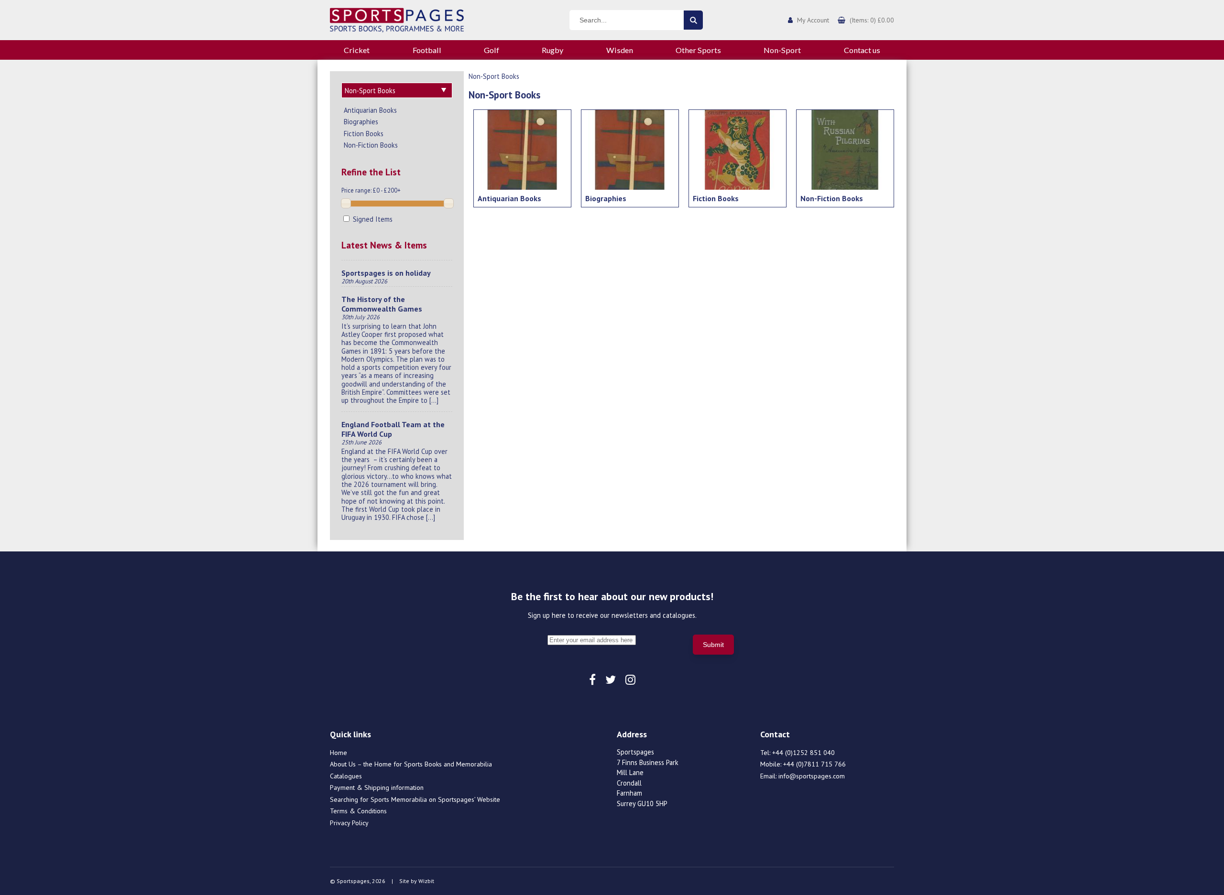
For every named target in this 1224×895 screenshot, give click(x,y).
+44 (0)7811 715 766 (814, 764)
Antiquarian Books (370, 110)
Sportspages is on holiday (386, 273)
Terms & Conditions (358, 811)
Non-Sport (782, 49)
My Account (813, 20)
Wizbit (426, 880)
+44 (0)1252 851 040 (803, 752)
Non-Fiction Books (371, 145)
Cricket (357, 49)
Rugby (552, 49)
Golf (491, 49)
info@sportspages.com (811, 776)
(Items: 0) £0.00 (872, 20)
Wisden (619, 49)
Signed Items (372, 219)
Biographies (361, 121)
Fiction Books (363, 133)
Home (338, 752)
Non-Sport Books (494, 76)
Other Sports (698, 49)
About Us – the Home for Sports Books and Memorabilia (411, 764)
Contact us (862, 49)
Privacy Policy (349, 823)
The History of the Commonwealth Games (381, 303)
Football (427, 49)
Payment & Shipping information (377, 787)
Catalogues (346, 776)
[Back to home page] (397, 19)
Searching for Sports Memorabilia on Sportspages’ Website (415, 799)
